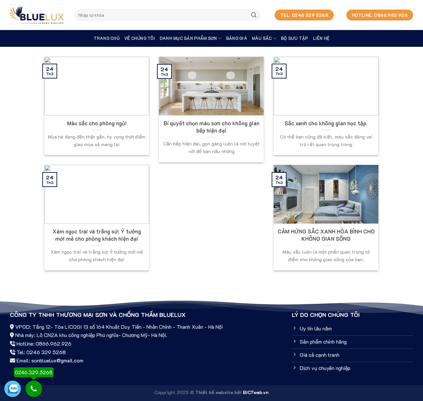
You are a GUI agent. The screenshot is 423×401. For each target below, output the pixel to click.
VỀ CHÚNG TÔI (139, 38)
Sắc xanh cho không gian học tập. (326, 123)
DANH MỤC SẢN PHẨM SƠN (188, 38)
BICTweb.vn (256, 392)
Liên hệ (321, 38)
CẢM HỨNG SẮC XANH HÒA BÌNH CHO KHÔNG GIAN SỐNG (326, 235)
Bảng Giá (236, 38)
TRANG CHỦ (107, 38)
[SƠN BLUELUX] (37, 15)
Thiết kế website (214, 392)
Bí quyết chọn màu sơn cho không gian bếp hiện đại (211, 127)
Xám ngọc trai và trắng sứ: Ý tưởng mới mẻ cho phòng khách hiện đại (97, 235)
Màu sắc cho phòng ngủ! (97, 123)
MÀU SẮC (262, 38)
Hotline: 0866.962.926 (44, 343)
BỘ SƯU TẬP (294, 38)
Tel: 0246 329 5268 (41, 352)
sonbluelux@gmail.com (57, 360)
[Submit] (253, 15)
